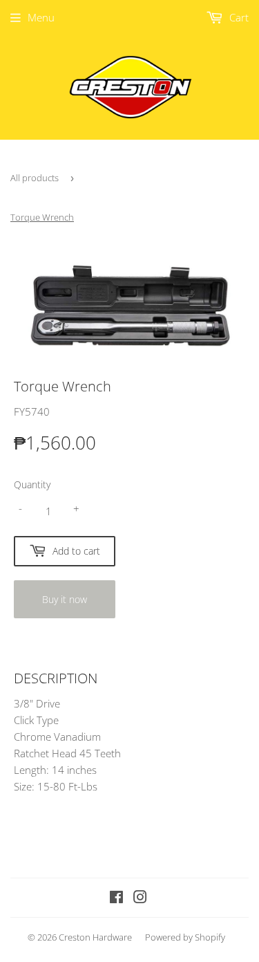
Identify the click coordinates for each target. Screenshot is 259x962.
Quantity (32, 484)
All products (34, 178)
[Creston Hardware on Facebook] (116, 898)
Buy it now (64, 599)
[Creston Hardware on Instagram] (140, 898)
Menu (41, 17)
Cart (238, 17)
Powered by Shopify (185, 937)
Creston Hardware (95, 937)
